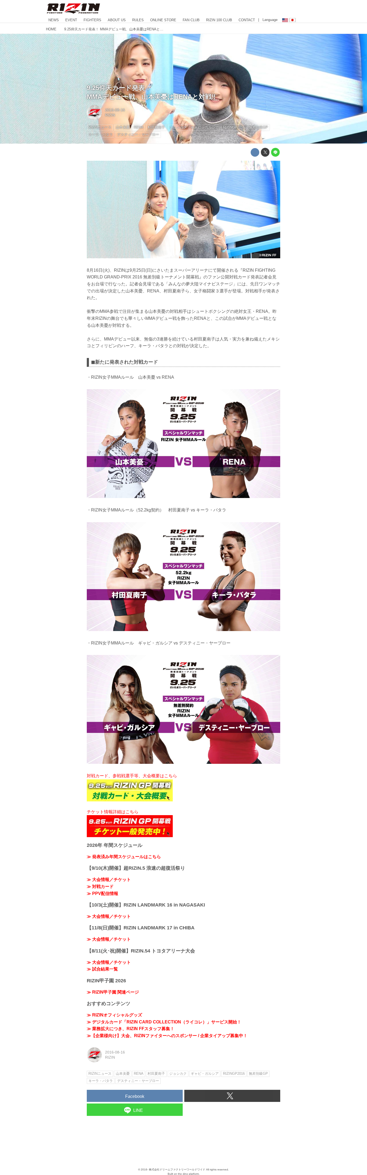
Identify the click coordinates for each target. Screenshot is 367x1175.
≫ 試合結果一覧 (102, 969)
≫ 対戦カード (100, 886)
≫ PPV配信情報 (102, 893)
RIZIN (110, 115)
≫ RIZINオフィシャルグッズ (114, 1015)
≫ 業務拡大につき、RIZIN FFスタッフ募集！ (130, 1028)
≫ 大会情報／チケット (109, 879)
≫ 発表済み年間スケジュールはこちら (124, 856)
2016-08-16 (115, 110)
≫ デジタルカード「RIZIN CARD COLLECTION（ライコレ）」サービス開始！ (164, 1022)
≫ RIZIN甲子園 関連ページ (113, 992)
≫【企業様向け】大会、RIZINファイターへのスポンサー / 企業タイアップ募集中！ (167, 1035)
